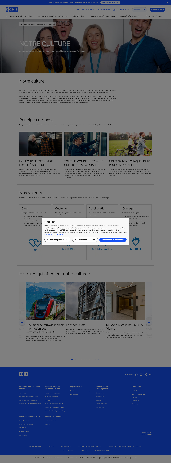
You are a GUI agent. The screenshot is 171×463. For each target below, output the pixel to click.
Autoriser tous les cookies (113, 240)
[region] (85, 231)
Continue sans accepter (85, 240)
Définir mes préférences (57, 240)
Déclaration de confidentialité (54, 234)
